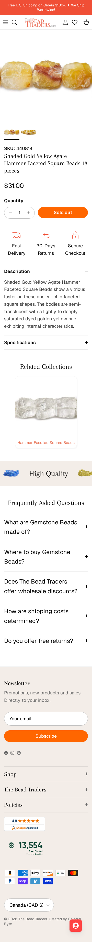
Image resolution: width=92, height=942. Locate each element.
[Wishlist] (75, 22)
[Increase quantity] (29, 212)
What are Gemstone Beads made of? (40, 527)
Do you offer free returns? (38, 641)
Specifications (20, 342)
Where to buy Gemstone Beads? (37, 556)
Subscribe (46, 736)
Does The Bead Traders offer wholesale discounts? (40, 586)
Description (17, 271)
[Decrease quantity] (9, 212)
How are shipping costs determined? (36, 616)
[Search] (16, 22)
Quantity (13, 201)
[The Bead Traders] (40, 22)
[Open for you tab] (76, 925)
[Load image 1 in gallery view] (46, 76)
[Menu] (5, 22)
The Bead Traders (32, 919)
